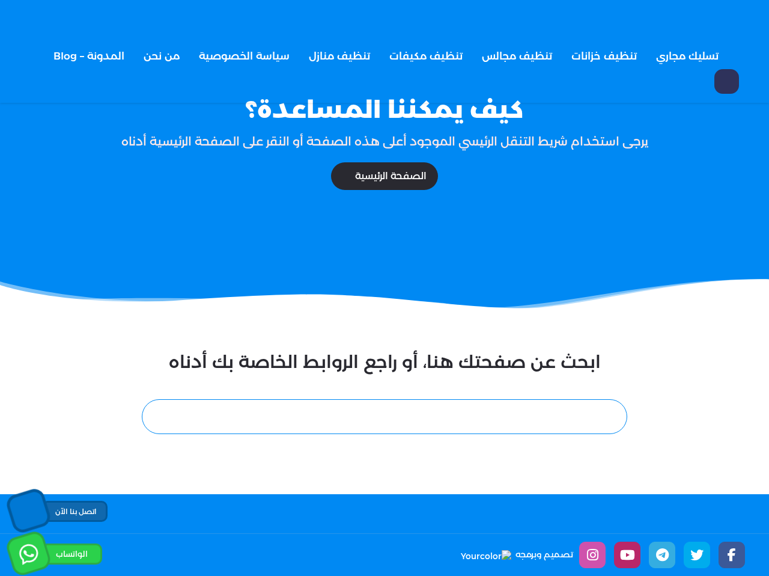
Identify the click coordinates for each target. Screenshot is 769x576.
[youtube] (627, 555)
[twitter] (697, 555)
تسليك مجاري (687, 56)
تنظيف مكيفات (426, 56)
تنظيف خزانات (604, 56)
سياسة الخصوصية (244, 56)
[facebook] (732, 555)
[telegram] (662, 555)
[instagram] (592, 555)
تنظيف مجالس (517, 56)
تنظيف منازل (339, 56)
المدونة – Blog (88, 56)
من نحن (162, 56)
